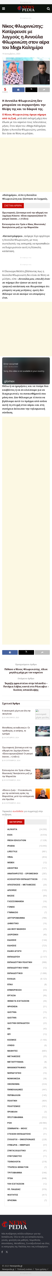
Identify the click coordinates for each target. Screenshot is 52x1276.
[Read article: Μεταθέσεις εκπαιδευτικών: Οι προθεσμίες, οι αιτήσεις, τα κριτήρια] (42, 731)
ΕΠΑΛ (10, 984)
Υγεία (10, 1178)
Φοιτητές (12, 1194)
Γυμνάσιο (12, 912)
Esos (9, 834)
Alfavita (12, 829)
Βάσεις (10, 895)
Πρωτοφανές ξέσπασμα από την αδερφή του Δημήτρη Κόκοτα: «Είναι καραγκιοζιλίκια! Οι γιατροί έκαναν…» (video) (25, 215)
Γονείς (11, 906)
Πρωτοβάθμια (15, 1117)
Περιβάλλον (13, 1095)
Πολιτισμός (13, 1106)
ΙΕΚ (8, 1028)
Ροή (9, 1122)
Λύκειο (10, 1045)
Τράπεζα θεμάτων (17, 1167)
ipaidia (11, 845)
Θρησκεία (12, 1006)
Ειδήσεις (11, 940)
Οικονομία (13, 1084)
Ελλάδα (11, 978)
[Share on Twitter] (31, 89)
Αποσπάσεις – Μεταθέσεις (21, 884)
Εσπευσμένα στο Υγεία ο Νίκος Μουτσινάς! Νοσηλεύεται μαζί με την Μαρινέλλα (17, 773)
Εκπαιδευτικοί (15, 973)
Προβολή (12, 1111)
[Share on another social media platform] (44, 89)
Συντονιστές (14, 1156)
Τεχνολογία (14, 1161)
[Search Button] (48, 8)
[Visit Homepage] (26, 8)
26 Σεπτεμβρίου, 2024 (11, 803)
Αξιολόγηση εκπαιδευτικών (22, 879)
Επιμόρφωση (14, 989)
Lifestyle (12, 851)
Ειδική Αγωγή (14, 951)
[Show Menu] (3, 8)
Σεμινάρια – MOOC (17, 1128)
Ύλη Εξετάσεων (15, 1183)
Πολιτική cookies (24, 1269)
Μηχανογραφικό (16, 1067)
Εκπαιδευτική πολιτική (19, 962)
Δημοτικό (13, 923)
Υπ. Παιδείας (14, 1189)
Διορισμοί (12, 934)
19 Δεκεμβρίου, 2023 (11, 53)
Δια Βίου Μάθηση (16, 929)
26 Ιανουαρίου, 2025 (11, 718)
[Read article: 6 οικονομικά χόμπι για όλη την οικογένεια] (42, 714)
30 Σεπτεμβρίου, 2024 (11, 760)
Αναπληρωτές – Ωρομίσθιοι (22, 873)
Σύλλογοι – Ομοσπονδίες (21, 1139)
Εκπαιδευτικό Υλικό (17, 967)
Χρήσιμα (12, 1200)
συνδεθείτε (18, 811)
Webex (10, 862)
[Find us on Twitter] (7, 1251)
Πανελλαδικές (15, 1089)
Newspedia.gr (16, 1265)
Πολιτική (12, 1100)
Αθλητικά (12, 868)
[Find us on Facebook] (2, 1252)
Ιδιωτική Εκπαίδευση (18, 1023)
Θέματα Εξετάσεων (18, 1001)
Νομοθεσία (13, 1078)
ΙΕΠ (9, 1034)
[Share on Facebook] (18, 89)
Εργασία (11, 995)
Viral (10, 857)
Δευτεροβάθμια (16, 917)
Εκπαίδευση (13, 956)
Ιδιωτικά (11, 1012)
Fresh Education (16, 840)
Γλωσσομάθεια (15, 901)
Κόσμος (11, 1039)
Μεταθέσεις (13, 1056)
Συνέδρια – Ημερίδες (18, 1144)
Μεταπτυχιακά (15, 1061)
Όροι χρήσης (41, 1269)
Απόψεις (12, 890)
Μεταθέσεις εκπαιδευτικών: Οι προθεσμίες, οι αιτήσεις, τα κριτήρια (16, 730)
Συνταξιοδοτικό (16, 1150)
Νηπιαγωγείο (14, 1073)
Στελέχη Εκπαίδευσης (19, 1133)
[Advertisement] (26, 165)
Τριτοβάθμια (14, 1172)
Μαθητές (12, 1050)
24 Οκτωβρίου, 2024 (11, 738)
